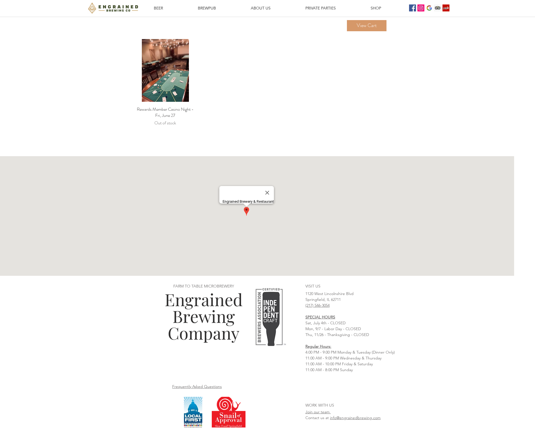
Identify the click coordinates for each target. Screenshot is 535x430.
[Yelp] (445, 7)
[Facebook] (412, 7)
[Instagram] (420, 7)
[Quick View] (165, 70)
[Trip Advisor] (437, 7)
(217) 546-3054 (317, 305)
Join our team (318, 411)
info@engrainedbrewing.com (355, 417)
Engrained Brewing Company (204, 316)
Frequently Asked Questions (197, 386)
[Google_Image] (429, 7)
